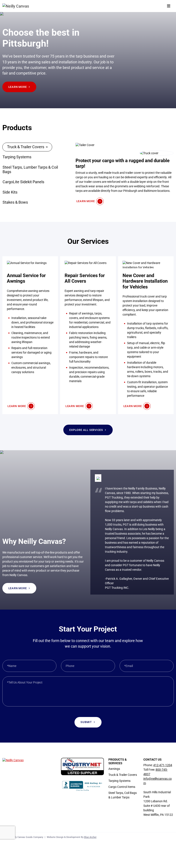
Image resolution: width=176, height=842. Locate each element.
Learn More (17, 86)
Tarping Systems (119, 781)
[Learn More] (30, 335)
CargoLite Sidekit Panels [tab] (23, 182)
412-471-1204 (162, 765)
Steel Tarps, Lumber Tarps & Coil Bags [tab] (30, 169)
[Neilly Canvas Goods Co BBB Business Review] (82, 785)
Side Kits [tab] (10, 192)
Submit (86, 722)
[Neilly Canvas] (15, 6)
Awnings (114, 768)
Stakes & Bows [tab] (15, 202)
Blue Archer (90, 837)
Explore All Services (86, 430)
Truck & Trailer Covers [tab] (25, 147)
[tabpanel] (125, 174)
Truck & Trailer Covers (122, 774)
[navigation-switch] (168, 6)
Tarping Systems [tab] (17, 157)
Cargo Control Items (121, 787)
